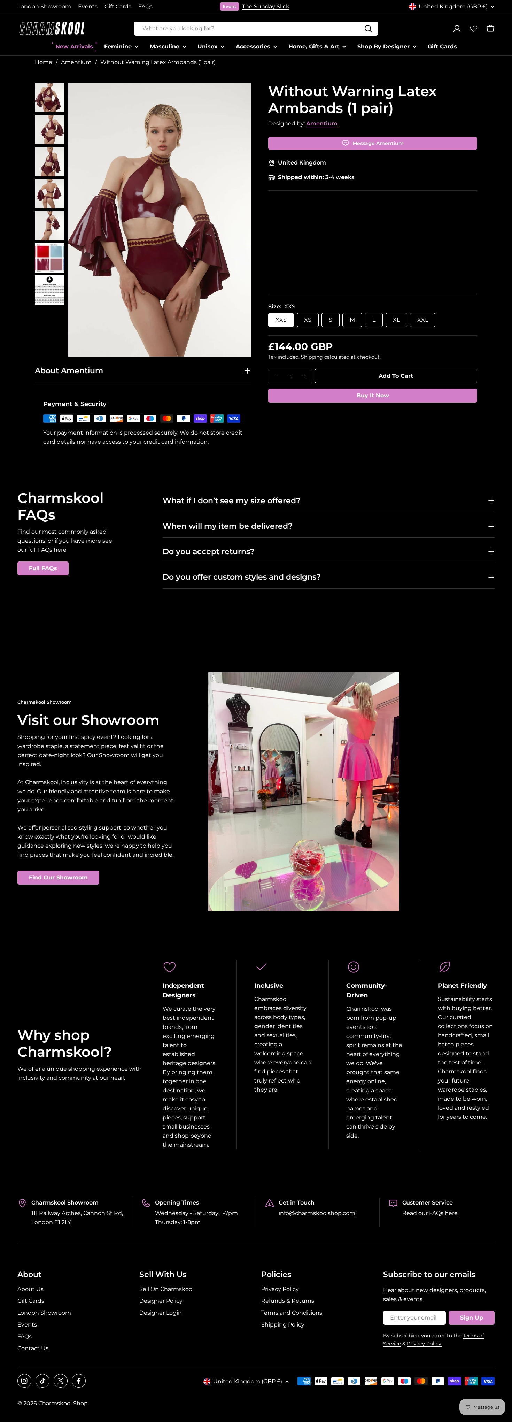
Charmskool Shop (63, 1403)
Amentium (76, 62)
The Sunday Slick (265, 6)
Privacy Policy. (424, 1343)
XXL (422, 319)
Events (88, 6)
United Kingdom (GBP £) (453, 6)
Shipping (312, 357)
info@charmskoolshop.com (317, 1213)
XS (307, 319)
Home (43, 62)
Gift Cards (117, 6)
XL (396, 319)
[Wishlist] (474, 28)
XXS (281, 319)
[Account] (457, 28)
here (451, 1213)
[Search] (368, 28)
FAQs (145, 6)
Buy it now (373, 395)
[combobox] (256, 29)
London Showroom (44, 6)
